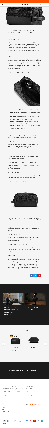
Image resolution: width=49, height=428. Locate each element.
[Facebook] (2, 396)
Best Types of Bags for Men (35, 308)
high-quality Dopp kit (24, 265)
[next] (45, 344)
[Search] (43, 4)
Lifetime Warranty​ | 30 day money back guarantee (27, 1)
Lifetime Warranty (5, 411)
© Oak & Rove (6, 418)
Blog (27, 391)
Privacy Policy (29, 395)
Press (3, 409)
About (3, 403)
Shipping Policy (29, 386)
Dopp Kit (33, 347)
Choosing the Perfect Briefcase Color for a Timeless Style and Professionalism (13, 311)
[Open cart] (46, 4)
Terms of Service (29, 393)
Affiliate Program (5, 407)
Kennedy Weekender (15, 348)
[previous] (3, 344)
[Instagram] (5, 396)
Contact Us (4, 405)
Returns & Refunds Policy (31, 388)
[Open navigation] (2, 4)
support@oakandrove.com (34, 404)
